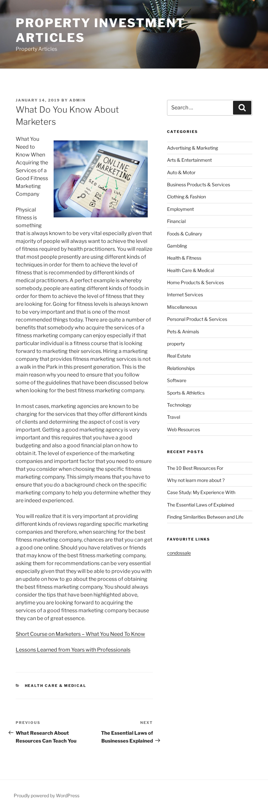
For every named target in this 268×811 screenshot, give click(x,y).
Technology (179, 405)
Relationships (181, 368)
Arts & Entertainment (189, 160)
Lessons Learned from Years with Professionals (73, 650)
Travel (173, 417)
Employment (180, 209)
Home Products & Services (195, 282)
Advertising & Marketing (192, 148)
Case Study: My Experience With (201, 492)
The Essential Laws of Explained (200, 504)
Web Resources (183, 429)
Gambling (177, 246)
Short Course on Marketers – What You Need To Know (80, 634)
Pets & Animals (183, 331)
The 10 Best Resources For (195, 468)
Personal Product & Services (197, 319)
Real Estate (179, 356)
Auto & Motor (181, 172)
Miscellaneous (182, 307)
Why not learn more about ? (196, 480)
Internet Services (185, 294)
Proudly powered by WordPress (46, 795)
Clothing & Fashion (186, 196)
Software (176, 380)
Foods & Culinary (184, 233)
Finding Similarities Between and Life (205, 517)
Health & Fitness (184, 258)
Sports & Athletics (186, 393)
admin (77, 100)
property (176, 343)
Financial (176, 221)
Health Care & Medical (56, 685)
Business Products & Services (198, 184)
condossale (179, 553)
